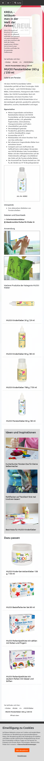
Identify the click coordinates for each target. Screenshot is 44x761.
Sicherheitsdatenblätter (15, 219)
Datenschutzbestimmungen (27, 744)
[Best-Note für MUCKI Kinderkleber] (22, 514)
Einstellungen (22, 756)
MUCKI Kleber (28, 62)
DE (8, 3)
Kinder (15, 62)
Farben (8, 62)
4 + (21, 62)
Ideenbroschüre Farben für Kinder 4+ (20, 222)
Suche (19, 3)
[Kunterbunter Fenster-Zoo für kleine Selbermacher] (22, 449)
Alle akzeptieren (22, 750)
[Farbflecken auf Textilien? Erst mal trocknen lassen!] (22, 482)
